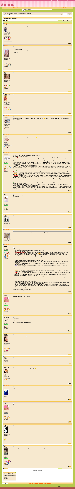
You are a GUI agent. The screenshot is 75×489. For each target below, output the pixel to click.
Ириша (5, 116)
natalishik (6, 24)
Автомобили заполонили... (27, 13)
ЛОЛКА (5, 215)
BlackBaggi (6, 317)
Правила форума (6, 479)
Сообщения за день (42, 7)
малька (5, 295)
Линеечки (65, 0)
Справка (37, 483)
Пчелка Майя (7, 94)
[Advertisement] (44, 4)
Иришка (5, 136)
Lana (5, 72)
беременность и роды (70, 486)
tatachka (5, 194)
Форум (55, 0)
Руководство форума (32, 483)
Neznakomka (6, 367)
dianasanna (6, 230)
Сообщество (15, 7)
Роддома (58, 0)
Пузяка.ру (45, 483)
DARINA (5, 334)
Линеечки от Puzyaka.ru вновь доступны (10, 18)
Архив (48, 483)
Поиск (64, 7)
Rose (5, 425)
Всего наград (6, 66)
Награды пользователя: (7, 36)
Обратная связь (41, 483)
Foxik (5, 357)
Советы (62, 0)
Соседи (68, 0)
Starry (5, 46)
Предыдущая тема (35, 470)
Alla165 (5, 246)
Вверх (50, 483)
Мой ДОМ (22, 13)
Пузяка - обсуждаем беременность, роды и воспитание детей (13, 13)
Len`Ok (5, 387)
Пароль (62, 14)
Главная (52, 0)
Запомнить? (70, 13)
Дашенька (6, 154)
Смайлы (5, 477)
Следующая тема (40, 470)
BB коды (5, 476)
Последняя (69, 20)
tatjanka (5, 446)
